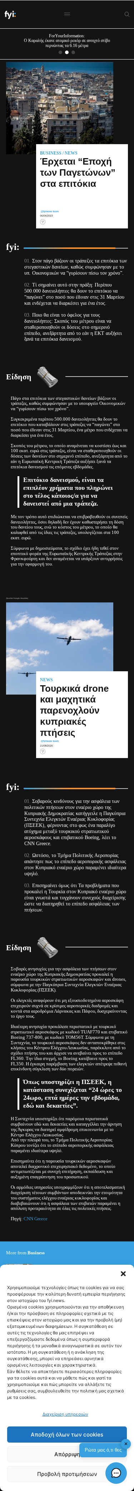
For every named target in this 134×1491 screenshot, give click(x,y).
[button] (123, 1273)
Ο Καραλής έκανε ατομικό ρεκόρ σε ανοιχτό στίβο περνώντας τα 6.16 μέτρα (67, 43)
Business (50, 153)
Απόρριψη (67, 1454)
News (71, 153)
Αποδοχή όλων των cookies (67, 1434)
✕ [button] (126, 1444)
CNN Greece (36, 1218)
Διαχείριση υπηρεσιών (65, 1414)
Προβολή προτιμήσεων (67, 1474)
